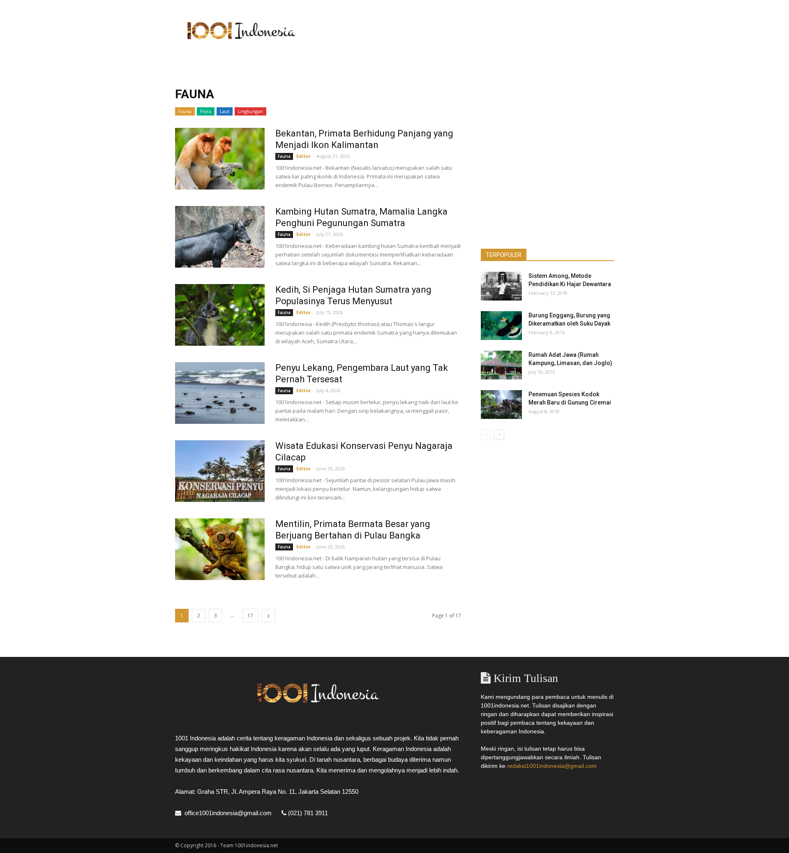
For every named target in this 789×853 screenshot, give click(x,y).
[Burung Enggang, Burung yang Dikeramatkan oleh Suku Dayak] (501, 325)
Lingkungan (250, 111)
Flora (205, 111)
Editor (303, 156)
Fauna (184, 111)
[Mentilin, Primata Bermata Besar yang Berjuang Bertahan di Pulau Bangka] (220, 549)
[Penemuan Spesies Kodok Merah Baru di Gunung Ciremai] (501, 404)
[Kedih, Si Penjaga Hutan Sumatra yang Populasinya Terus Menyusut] (220, 315)
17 (250, 615)
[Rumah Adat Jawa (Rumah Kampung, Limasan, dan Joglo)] (501, 365)
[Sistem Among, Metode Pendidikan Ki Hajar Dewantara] (501, 286)
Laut (224, 111)
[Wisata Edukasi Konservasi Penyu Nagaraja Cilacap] (220, 471)
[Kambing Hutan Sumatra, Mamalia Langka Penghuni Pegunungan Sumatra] (220, 237)
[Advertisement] (464, 30)
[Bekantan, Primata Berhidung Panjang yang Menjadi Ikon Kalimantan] (220, 159)
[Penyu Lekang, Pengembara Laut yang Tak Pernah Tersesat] (220, 393)
